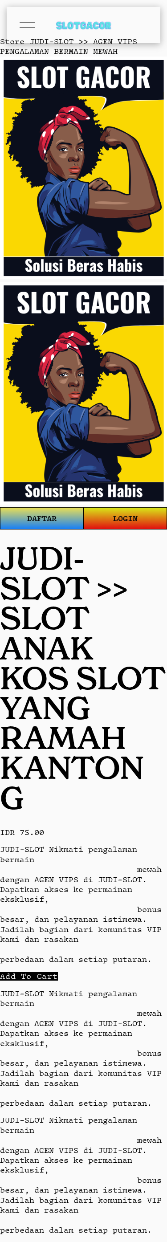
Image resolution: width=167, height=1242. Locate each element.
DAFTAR (42, 518)
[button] (29, 976)
